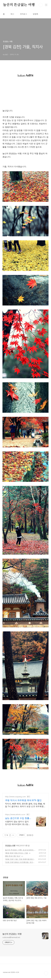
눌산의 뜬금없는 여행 (19, 5)
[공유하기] (10, 835)
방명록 (35, 14)
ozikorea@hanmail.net (11, 937)
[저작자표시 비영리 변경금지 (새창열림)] (30, 835)
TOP (46, 973)
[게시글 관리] (13, 835)
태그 (12, 14)
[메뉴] (46, 5)
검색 (40, 5)
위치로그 (23, 14)
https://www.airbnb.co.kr (15, 814)
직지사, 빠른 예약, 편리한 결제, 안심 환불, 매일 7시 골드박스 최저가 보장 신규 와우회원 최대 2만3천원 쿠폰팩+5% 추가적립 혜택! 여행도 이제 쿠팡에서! (25, 805)
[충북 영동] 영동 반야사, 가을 (16, 853)
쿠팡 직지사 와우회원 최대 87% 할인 (23, 800)
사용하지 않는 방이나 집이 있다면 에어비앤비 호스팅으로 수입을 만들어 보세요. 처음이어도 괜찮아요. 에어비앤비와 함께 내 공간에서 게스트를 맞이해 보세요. (18, 823)
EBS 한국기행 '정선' (12, 856)
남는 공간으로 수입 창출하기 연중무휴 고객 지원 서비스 (17, 818)
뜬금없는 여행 (10, 845)
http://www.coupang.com (15, 797)
